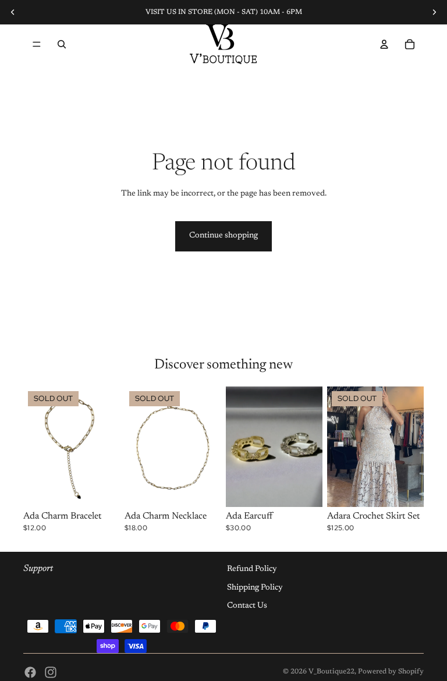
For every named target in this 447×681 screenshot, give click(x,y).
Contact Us (247, 606)
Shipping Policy (255, 587)
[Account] (384, 44)
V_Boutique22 (331, 671)
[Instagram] (51, 672)
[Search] (61, 44)
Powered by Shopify (391, 671)
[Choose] (304, 489)
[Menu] (36, 44)
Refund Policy (252, 569)
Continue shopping (223, 236)
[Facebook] (30, 672)
